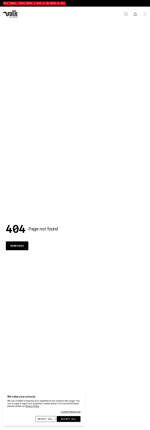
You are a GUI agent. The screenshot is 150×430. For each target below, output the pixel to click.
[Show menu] (145, 14)
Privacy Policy (32, 406)
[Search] (126, 14)
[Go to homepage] (10, 14)
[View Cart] (135, 14)
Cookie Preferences (70, 412)
